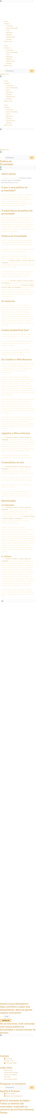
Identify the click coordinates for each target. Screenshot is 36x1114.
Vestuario (9, 39)
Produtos (7, 24)
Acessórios (9, 26)
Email (2, 1016)
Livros (8, 30)
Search (2, 71)
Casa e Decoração (12, 28)
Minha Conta (8, 41)
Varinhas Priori (10, 37)
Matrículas (9, 32)
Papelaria (9, 35)
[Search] (31, 71)
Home (6, 21)
